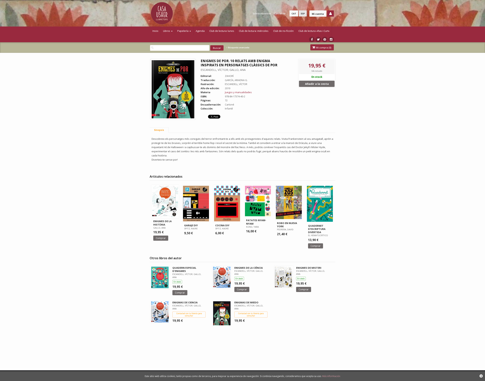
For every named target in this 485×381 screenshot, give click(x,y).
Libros (167, 31)
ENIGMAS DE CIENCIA (185, 302)
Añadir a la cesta (317, 84)
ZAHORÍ (229, 76)
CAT (294, 13)
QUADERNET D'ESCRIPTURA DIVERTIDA (316, 229)
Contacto (279, 13)
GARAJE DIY (191, 225)
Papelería (183, 31)
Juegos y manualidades (238, 92)
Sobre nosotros (262, 13)
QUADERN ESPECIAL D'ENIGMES (184, 269)
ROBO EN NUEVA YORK (287, 224)
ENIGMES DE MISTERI (308, 267)
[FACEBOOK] (312, 39)
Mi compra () (323, 47)
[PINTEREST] (325, 39)
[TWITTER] (318, 39)
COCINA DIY (222, 225)
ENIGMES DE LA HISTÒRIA (162, 222)
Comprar (161, 238)
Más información (331, 376)
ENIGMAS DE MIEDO (246, 302)
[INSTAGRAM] (331, 39)
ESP (303, 13)
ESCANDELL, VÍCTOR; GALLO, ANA (223, 70)
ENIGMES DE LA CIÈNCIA (248, 267)
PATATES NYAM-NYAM (256, 222)
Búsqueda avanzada (238, 47)
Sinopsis (159, 130)
